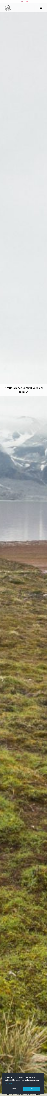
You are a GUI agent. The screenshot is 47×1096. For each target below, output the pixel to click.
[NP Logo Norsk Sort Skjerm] (7, 7)
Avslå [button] (14, 1088)
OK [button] (32, 1088)
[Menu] (41, 7)
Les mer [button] (9, 1083)
